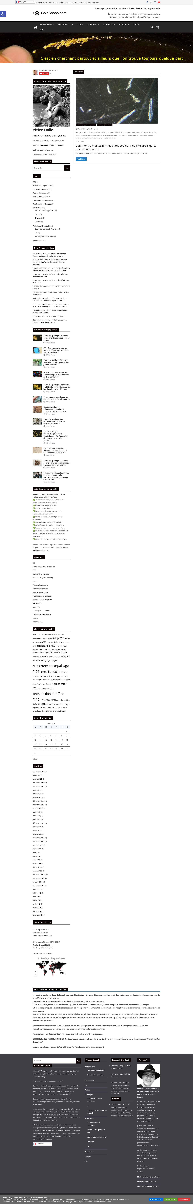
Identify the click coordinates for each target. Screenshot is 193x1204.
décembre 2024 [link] (38, 783)
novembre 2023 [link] (38, 805)
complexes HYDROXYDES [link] (115, 132)
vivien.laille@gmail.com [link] (46, 150)
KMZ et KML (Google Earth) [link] (45, 211)
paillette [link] (78, 138)
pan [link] (39, 680)
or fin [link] (136, 135)
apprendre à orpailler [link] (42, 638)
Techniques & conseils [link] (105, 125)
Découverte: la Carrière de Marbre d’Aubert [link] (49, 316)
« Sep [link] (35, 759)
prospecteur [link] (45, 688)
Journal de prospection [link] (41, 185)
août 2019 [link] (36, 889)
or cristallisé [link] (122, 135)
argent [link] (79, 132)
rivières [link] (49, 704)
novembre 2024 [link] (38, 786)
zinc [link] (115, 138)
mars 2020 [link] (37, 863)
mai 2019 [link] (36, 900)
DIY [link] (36, 233)
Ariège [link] (58, 638)
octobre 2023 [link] (38, 808)
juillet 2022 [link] (37, 819)
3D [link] (73, 24)
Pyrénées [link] (48, 699)
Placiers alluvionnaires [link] (95, 1070)
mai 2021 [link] (36, 830)
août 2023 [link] (36, 812)
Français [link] (40, 1144)
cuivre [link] (138, 132)
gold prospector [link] (50, 656)
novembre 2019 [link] (38, 878)
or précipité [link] (149, 135)
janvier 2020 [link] (37, 871)
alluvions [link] (38, 634)
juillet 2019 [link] (37, 893)
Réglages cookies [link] (155, 1199)
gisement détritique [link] (94, 135)
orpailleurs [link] (41, 676)
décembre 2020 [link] (38, 838)
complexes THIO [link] (130, 132)
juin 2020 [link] (36, 852)
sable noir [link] (58, 704)
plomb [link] (101, 138)
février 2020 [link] (37, 867)
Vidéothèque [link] (37, 241)
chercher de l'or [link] (54, 642)
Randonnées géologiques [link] (42, 204)
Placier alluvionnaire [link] (40, 189)
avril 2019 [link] (36, 904)
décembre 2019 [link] (38, 874)
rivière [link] (41, 704)
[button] (53, 24)
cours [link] (59, 646)
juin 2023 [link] (36, 816)
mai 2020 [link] (36, 856)
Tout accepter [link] (170, 1199)
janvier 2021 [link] (37, 834)
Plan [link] (42, 30)
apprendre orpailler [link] (54, 634)
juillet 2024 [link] (37, 794)
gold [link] (49, 652)
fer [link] (150, 132)
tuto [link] (46, 707)
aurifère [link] (85, 132)
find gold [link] (62, 649)
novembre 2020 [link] (38, 841)
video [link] (49, 711)
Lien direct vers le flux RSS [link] (121, 1104)
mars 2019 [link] (37, 908)
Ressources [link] (107, 24)
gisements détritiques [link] (108, 135)
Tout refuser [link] (184, 1199)
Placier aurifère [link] (45, 684)
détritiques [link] (144, 132)
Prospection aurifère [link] (40, 197)
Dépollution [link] (124, 24)
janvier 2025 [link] (37, 779)
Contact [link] (136, 24)
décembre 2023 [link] (38, 801)
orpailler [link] (50, 672)
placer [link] (91, 138)
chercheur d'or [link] (45, 645)
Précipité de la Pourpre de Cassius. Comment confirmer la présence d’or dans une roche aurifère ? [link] (50, 262)
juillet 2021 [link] (37, 827)
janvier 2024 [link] (37, 797)
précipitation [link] (108, 138)
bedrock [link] (41, 642)
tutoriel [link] (55, 707)
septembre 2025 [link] (39, 772)
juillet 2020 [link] (37, 849)
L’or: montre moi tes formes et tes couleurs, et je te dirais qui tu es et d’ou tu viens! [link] (116, 147)
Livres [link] (37, 214)
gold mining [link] (58, 653)
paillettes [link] (85, 138)
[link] (3, 14)
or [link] (116, 135)
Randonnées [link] (63, 24)
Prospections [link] (46, 24)
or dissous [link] (131, 135)
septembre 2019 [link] (39, 886)
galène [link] (154, 132)
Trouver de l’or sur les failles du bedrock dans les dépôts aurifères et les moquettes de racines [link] (78, 3)
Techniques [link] (92, 24)
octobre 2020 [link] (38, 845)
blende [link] (91, 132)
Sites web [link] (38, 218)
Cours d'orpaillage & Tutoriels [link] (86, 125)
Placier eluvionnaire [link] (40, 193)
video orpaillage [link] (59, 711)
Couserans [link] (51, 649)
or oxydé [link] (142, 135)
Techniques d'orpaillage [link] (44, 236)
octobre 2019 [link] (38, 882)
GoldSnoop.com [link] (93, 129)
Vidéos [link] (80, 24)
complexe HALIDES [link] (100, 132)
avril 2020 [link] (36, 860)
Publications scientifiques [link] (42, 200)
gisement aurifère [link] (81, 135)
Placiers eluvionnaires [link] (95, 1075)
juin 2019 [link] (36, 897)
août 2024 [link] (36, 790)
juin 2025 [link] (36, 775)
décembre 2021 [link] (38, 823)
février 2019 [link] (37, 911)
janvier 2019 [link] (37, 915)
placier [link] (96, 138)
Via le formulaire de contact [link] (147, 1186)
